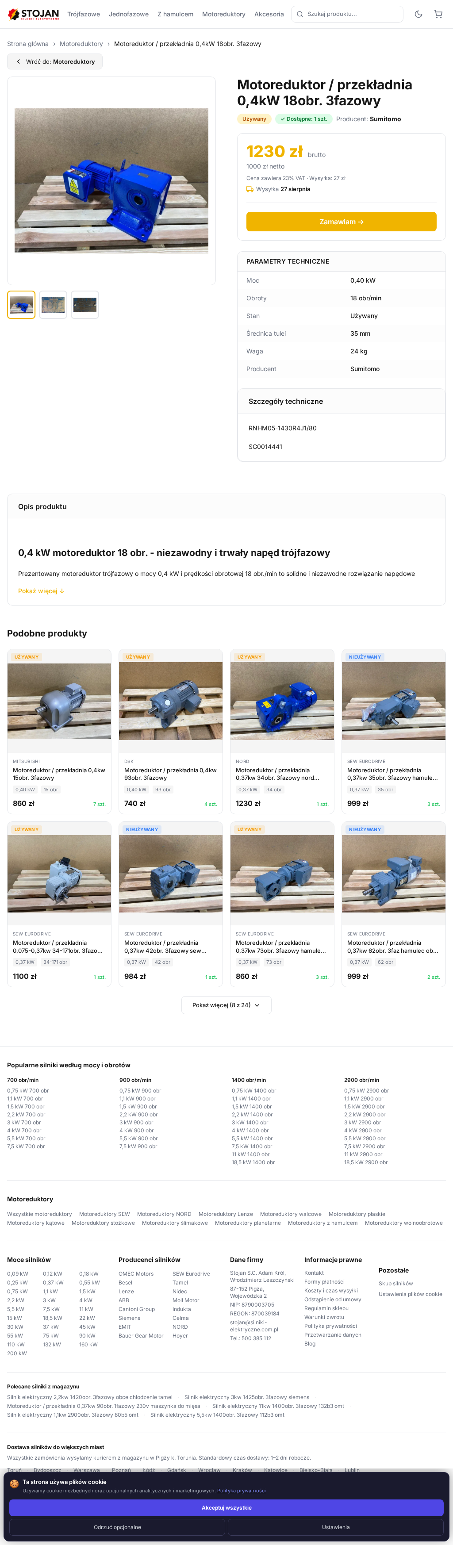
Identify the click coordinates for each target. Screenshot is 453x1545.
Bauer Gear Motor (141, 1335)
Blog (309, 1343)
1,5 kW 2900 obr (364, 1106)
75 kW (51, 1335)
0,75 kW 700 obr (28, 1090)
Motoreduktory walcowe (291, 1214)
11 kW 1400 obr (251, 1154)
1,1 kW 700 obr (25, 1098)
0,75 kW (17, 1291)
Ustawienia (336, 1527)
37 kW (51, 1326)
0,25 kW (17, 1282)
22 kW (87, 1318)
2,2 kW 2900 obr (365, 1114)
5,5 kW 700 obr (26, 1138)
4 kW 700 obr (24, 1130)
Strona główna (28, 43)
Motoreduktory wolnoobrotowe (404, 1222)
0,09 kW (17, 1273)
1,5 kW (87, 1291)
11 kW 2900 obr (363, 1154)
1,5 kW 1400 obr (252, 1106)
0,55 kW (89, 1282)
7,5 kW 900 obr (138, 1146)
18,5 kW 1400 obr (253, 1162)
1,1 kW (50, 1291)
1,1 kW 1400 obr (251, 1098)
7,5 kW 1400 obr (252, 1146)
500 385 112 (256, 1338)
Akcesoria (269, 14)
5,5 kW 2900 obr (365, 1138)
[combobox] (347, 14)
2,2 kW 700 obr (26, 1114)
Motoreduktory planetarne (248, 1222)
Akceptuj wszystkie (227, 1507)
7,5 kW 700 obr (26, 1146)
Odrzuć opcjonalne (117, 1527)
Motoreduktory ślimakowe (175, 1222)
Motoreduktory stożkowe (103, 1222)
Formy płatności (324, 1281)
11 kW (86, 1309)
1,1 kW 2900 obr (364, 1098)
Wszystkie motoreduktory (39, 1214)
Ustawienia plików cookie (410, 1294)
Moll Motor (186, 1300)
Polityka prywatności (330, 1326)
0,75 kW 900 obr (140, 1090)
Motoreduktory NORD (164, 1214)
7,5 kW (51, 1309)
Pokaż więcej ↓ (41, 590)
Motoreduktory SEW (104, 1214)
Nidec (180, 1291)
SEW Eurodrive (191, 1273)
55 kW (15, 1335)
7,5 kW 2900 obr (364, 1146)
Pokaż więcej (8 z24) (221, 1004)
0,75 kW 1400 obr (254, 1090)
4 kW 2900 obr (363, 1130)
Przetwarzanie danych (332, 1334)
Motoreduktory (224, 14)
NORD (180, 1326)
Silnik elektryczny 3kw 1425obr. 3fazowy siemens (246, 1397)
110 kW (16, 1344)
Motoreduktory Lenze (226, 1214)
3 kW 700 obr (24, 1122)
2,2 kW (15, 1300)
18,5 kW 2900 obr (366, 1162)
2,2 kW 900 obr (138, 1114)
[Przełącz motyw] (418, 14)
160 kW (88, 1344)
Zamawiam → (341, 221)
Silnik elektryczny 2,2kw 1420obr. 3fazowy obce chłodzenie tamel (90, 1397)
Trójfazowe (83, 14)
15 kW (14, 1318)
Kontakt (314, 1272)
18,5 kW (52, 1318)
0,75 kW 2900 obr (366, 1090)
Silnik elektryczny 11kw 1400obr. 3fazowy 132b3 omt (278, 1406)
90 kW (87, 1335)
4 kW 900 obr (136, 1130)
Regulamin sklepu (326, 1308)
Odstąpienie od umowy (332, 1299)
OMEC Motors (136, 1273)
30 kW (15, 1326)
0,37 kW (53, 1282)
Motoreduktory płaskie (357, 1214)
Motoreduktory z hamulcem (323, 1222)
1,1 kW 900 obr (137, 1098)
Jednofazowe (129, 14)
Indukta (182, 1309)
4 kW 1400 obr (250, 1130)
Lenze (126, 1291)
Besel (125, 1282)
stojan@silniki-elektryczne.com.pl (254, 1326)
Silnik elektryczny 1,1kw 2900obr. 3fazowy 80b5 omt (72, 1414)
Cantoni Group (137, 1309)
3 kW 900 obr (136, 1122)
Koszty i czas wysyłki (331, 1290)
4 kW (85, 1300)
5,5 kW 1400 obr (252, 1138)
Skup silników (396, 1283)
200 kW (17, 1353)
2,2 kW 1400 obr (252, 1114)
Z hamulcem (175, 14)
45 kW (87, 1326)
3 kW (49, 1300)
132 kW (52, 1344)
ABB (124, 1300)
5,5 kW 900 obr (138, 1138)
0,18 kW (89, 1273)
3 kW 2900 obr (362, 1122)
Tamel (180, 1282)
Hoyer (180, 1335)
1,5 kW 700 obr (26, 1106)
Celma (181, 1318)
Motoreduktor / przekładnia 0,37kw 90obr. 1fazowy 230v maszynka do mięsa (103, 1406)
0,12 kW (52, 1273)
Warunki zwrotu (324, 1317)
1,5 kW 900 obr (138, 1106)
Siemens (129, 1318)
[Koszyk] (438, 14)
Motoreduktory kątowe (36, 1222)
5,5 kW (15, 1309)
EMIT (125, 1326)
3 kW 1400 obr (250, 1122)
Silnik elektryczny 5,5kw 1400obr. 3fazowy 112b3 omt (217, 1414)
